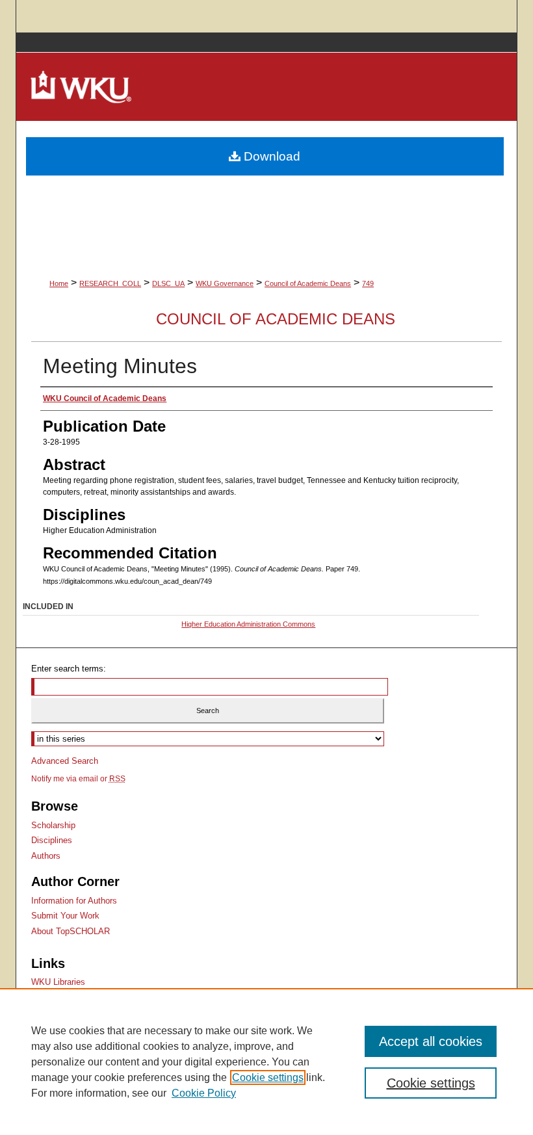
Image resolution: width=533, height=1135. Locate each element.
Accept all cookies (430, 1041)
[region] (266, 1061)
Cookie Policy (204, 1093)
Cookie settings (268, 1077)
